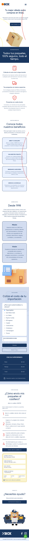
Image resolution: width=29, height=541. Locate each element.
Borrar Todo (14, 350)
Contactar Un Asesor (13, 501)
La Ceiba (8, 315)
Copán (8, 323)
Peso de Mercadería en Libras (10, 338)
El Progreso (9, 320)
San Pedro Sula (10, 312)
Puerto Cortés (10, 318)
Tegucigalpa (10, 310)
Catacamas (9, 325)
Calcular (14, 345)
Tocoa (8, 333)
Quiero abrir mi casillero (14, 449)
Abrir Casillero (14, 24)
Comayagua (10, 330)
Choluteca (9, 328)
